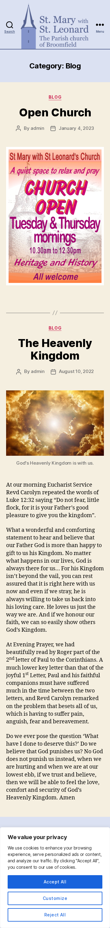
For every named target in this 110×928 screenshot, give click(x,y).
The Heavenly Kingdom (55, 349)
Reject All (55, 914)
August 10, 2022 (76, 371)
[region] (55, 877)
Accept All (55, 881)
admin (37, 128)
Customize (55, 898)
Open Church (55, 112)
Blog (55, 97)
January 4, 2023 (76, 128)
